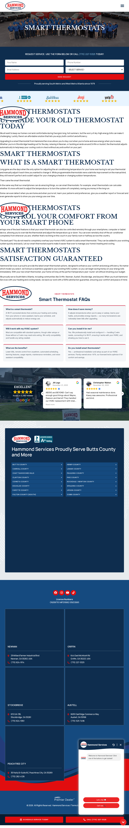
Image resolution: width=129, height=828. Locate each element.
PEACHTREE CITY (17, 763)
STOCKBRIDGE (15, 705)
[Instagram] (61, 592)
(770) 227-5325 (87, 54)
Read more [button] (50, 404)
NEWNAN (12, 646)
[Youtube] (67, 592)
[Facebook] (55, 592)
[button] (122, 6)
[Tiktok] (73, 592)
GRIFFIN (71, 646)
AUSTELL (72, 705)
